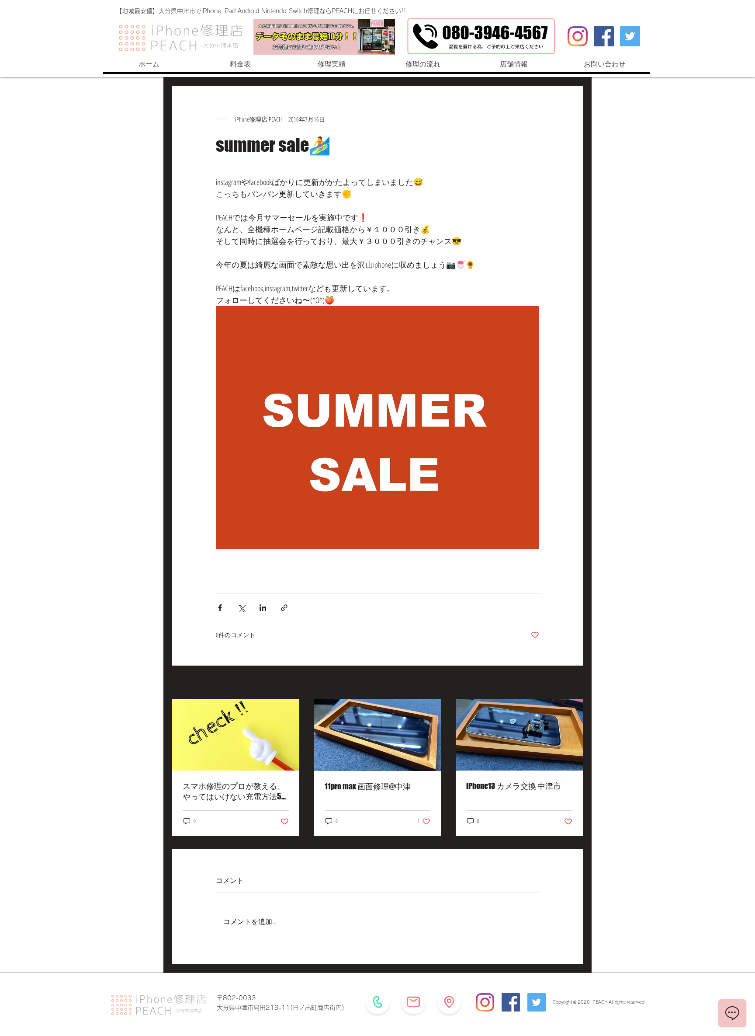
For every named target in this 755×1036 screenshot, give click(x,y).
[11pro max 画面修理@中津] (377, 735)
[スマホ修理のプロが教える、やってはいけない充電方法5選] (235, 735)
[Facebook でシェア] (220, 607)
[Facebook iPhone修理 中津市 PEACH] (604, 36)
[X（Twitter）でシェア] (241, 607)
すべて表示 (567, 683)
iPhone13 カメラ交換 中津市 (513, 786)
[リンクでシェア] (284, 607)
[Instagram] (578, 36)
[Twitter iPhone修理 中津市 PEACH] (630, 36)
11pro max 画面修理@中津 (368, 786)
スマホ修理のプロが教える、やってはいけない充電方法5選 (234, 791)
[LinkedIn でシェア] (263, 607)
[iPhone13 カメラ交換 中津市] (519, 735)
